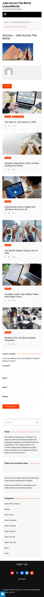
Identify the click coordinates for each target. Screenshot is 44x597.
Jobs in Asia (9, 515)
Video (7, 553)
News (7, 548)
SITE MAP (22, 579)
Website (5, 396)
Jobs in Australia (10, 520)
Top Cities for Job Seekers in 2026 (20, 122)
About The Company (12, 504)
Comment (6, 366)
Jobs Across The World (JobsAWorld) (16, 5)
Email (4, 387)
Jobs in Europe (10, 531)
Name (5, 378)
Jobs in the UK (10, 537)
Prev (8, 86)
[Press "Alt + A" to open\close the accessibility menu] (2, 594)
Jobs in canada (10, 526)
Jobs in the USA (18, 116)
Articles (8, 116)
